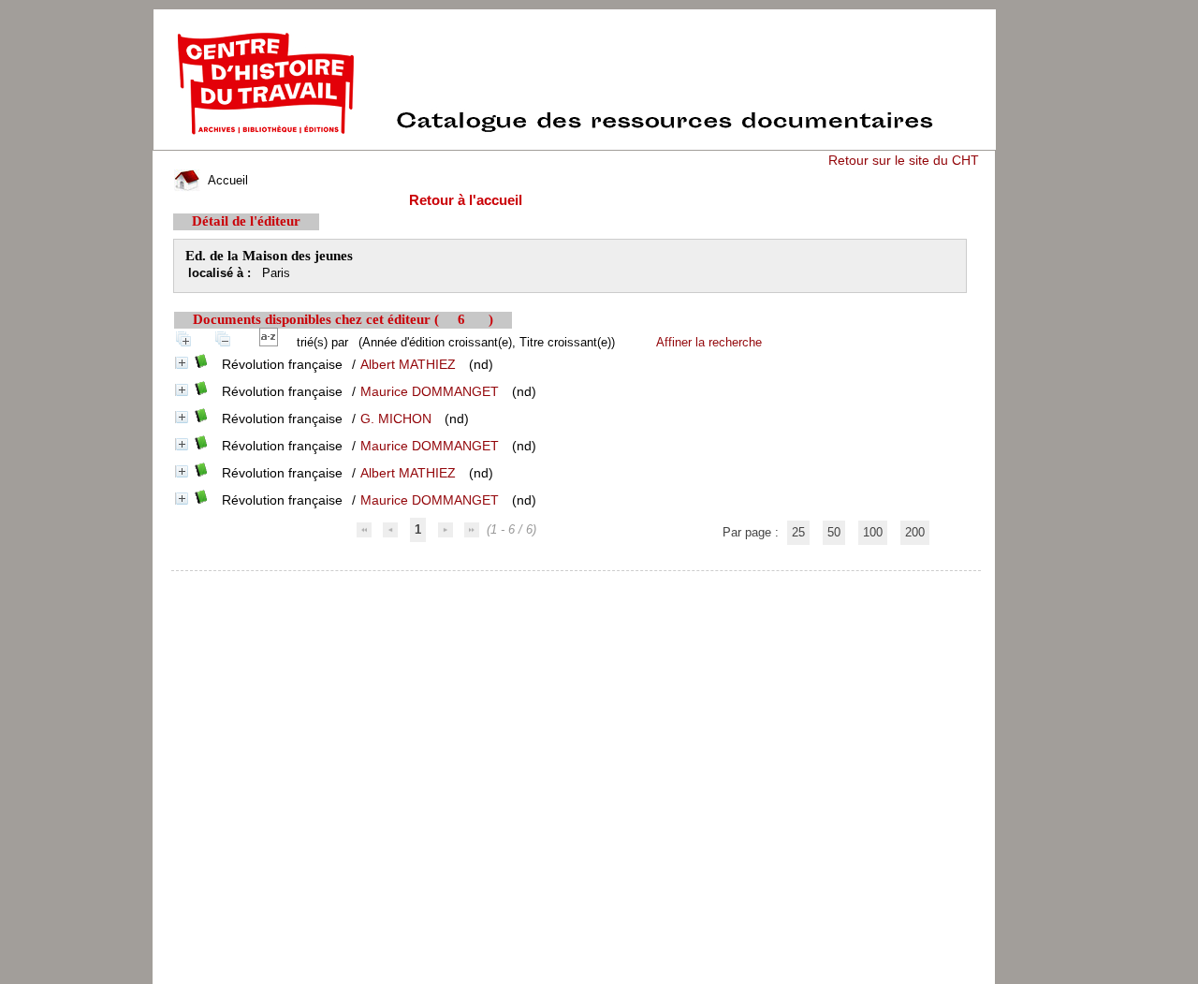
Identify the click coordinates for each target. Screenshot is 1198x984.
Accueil (226, 180)
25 (798, 532)
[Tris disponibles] (272, 342)
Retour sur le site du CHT (903, 160)
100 (873, 532)
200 (915, 532)
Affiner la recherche (709, 342)
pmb (577, 583)
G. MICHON (395, 418)
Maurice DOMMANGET (429, 391)
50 (833, 532)
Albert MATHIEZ (408, 364)
